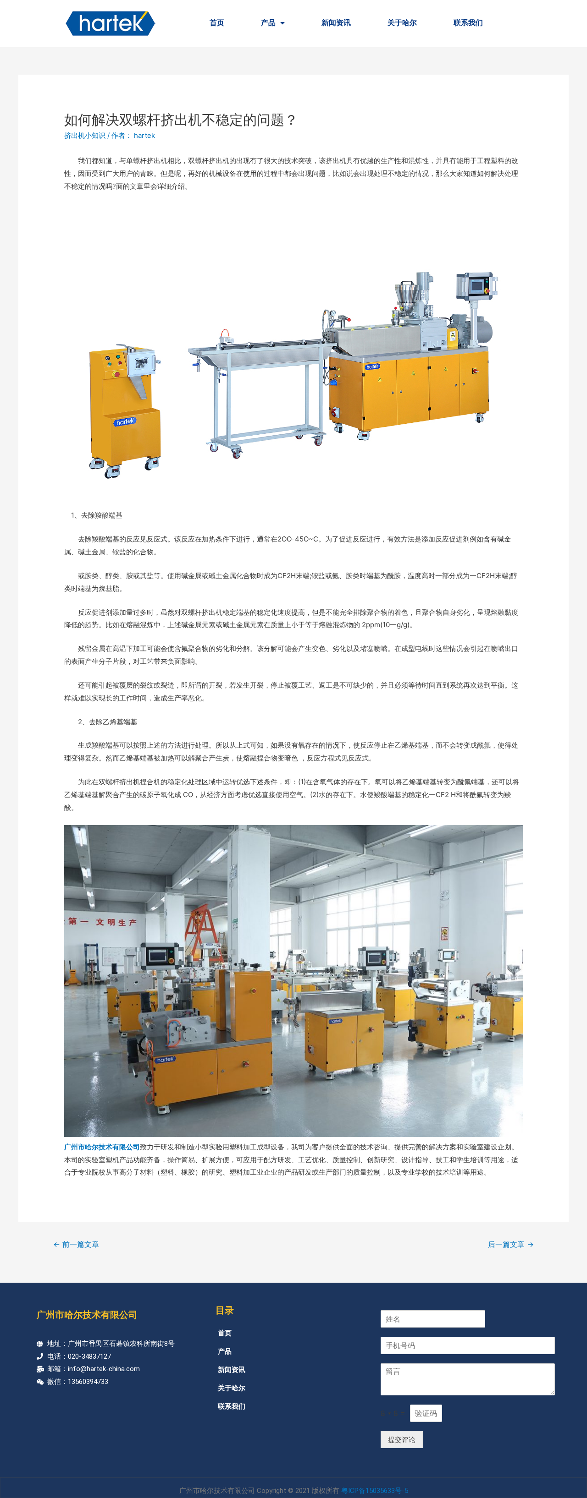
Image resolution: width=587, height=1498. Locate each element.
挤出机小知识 (84, 135)
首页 (217, 22)
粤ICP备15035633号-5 (374, 1491)
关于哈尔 (402, 22)
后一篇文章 (511, 1244)
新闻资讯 (336, 22)
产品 (268, 22)
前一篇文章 (76, 1244)
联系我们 (468, 22)
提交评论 (401, 1439)
